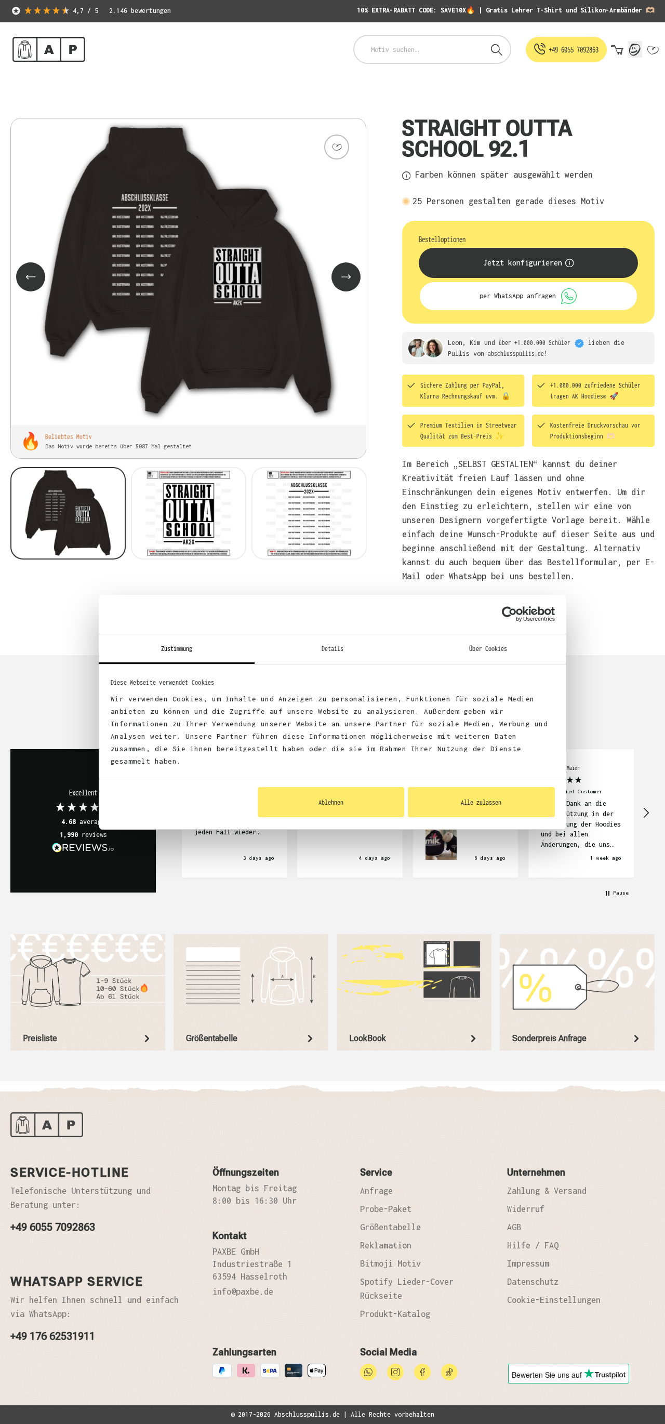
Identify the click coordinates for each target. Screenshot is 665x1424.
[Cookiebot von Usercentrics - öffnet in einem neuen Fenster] (509, 614)
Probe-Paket (385, 1209)
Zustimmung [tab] (177, 648)
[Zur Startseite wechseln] (48, 49)
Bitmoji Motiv (390, 1263)
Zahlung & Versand (547, 1190)
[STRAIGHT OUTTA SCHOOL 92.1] (188, 271)
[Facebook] (422, 1371)
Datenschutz (532, 1281)
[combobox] (419, 49)
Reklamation (385, 1245)
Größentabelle (390, 1227)
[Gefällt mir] (336, 147)
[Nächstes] (346, 276)
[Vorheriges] (30, 276)
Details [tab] (333, 648)
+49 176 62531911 (52, 1336)
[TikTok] (449, 1371)
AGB (514, 1227)
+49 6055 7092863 (52, 1227)
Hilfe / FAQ (532, 1245)
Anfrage (376, 1190)
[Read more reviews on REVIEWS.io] (83, 849)
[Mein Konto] (635, 49)
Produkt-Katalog (395, 1314)
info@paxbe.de (242, 1291)
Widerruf (525, 1209)
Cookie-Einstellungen (554, 1300)
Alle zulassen (481, 802)
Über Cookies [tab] (488, 648)
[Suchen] (496, 49)
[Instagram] (395, 1371)
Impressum (528, 1263)
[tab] (87, 992)
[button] (645, 813)
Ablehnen (330, 802)
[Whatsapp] (368, 1371)
